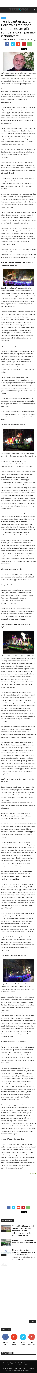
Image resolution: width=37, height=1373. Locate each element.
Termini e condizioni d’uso (15, 1365)
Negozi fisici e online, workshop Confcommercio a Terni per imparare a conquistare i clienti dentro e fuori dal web (23, 1254)
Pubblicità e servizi (26, 1363)
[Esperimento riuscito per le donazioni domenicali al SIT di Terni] (6, 1242)
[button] (34, 10)
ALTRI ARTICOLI (7, 1221)
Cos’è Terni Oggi (8, 1363)
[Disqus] (18, 1294)
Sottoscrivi (32, 1334)
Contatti (17, 1363)
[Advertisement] (18, 3)
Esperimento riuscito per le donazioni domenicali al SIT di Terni (24, 1242)
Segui (14, 1334)
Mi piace (5, 1334)
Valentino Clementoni (9, 39)
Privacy (27, 1365)
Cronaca (3, 18)
